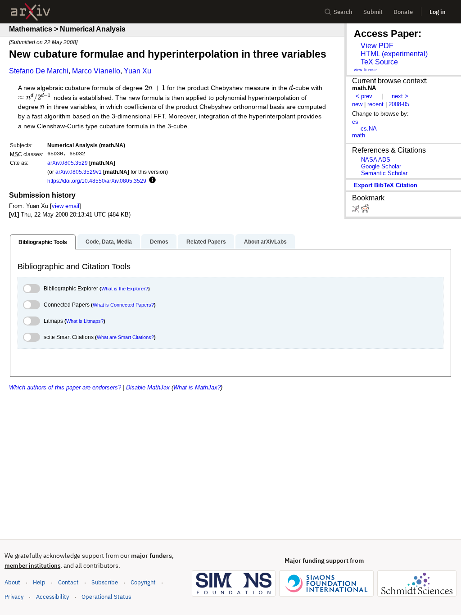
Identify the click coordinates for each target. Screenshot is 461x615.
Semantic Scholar (384, 173)
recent (375, 104)
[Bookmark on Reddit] (365, 210)
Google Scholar (381, 166)
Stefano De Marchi (38, 71)
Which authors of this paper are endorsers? (65, 387)
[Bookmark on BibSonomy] (356, 210)
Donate (403, 12)
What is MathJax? (197, 387)
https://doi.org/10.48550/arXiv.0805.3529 (96, 181)
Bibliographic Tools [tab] (42, 242)
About (12, 582)
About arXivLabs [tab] (265, 242)
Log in (437, 12)
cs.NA (369, 128)
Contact (68, 582)
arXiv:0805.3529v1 (78, 172)
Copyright (143, 582)
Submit (373, 12)
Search (343, 12)
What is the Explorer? (124, 288)
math (358, 135)
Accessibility (52, 597)
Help (39, 582)
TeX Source (379, 62)
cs (355, 121)
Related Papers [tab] (206, 242)
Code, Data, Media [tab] (109, 242)
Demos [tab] (159, 242)
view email (65, 206)
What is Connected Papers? (123, 305)
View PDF (377, 46)
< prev (364, 96)
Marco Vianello (96, 71)
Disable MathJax (148, 387)
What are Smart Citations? (125, 337)
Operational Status (106, 596)
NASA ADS (375, 159)
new (357, 104)
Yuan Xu (137, 71)
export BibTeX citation (385, 185)
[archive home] (30, 12)
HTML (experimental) (394, 54)
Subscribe (104, 582)
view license (365, 70)
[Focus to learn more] (151, 180)
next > (400, 96)
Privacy (14, 597)
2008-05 (399, 104)
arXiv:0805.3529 (67, 163)
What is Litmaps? (85, 321)
